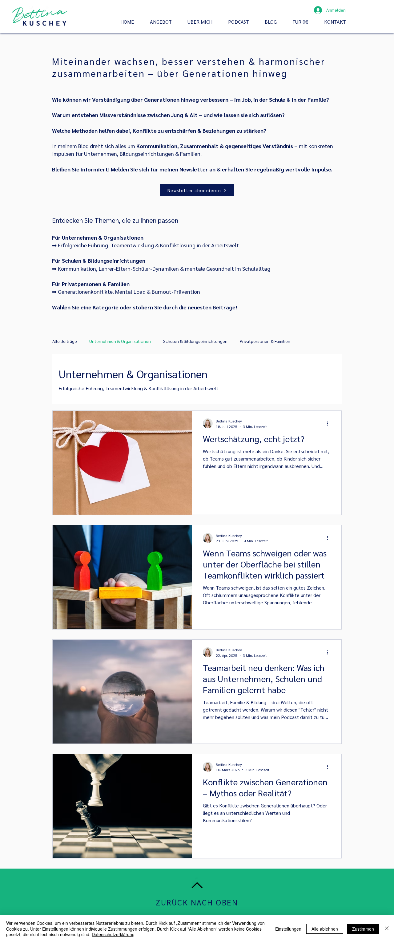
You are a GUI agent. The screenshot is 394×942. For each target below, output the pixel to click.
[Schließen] (386, 928)
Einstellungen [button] (288, 929)
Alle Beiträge (64, 341)
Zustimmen (363, 929)
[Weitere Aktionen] (329, 423)
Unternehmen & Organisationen (120, 341)
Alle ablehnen (325, 929)
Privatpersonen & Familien (265, 341)
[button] (164, 21)
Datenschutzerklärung (113, 934)
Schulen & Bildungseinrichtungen (195, 341)
